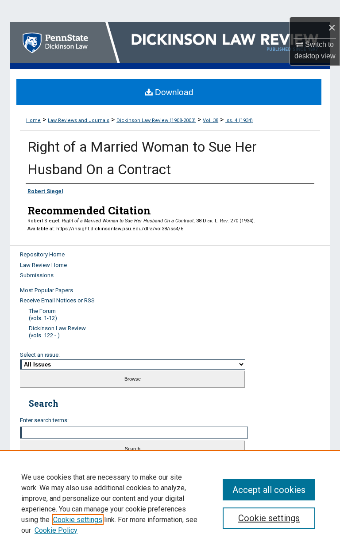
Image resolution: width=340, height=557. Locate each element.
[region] (170, 503)
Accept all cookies (268, 490)
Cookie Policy (56, 530)
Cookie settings (77, 519)
